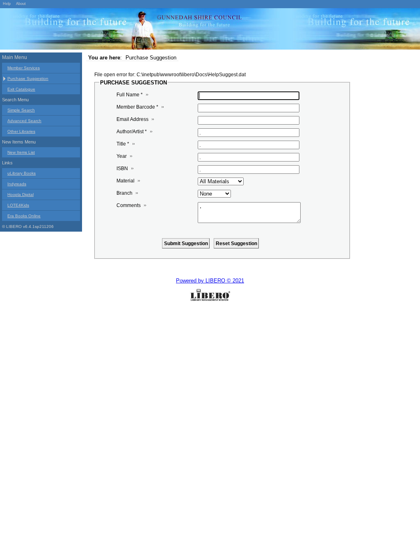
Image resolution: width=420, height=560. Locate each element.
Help (7, 4)
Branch (124, 193)
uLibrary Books (21, 173)
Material (125, 181)
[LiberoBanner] (123, 30)
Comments (128, 205)
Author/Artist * (131, 131)
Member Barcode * (137, 107)
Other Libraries (21, 131)
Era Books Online (24, 216)
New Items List (21, 152)
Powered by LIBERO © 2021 (210, 281)
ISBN (122, 168)
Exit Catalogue (21, 89)
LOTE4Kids (18, 205)
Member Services (23, 68)
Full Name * (129, 95)
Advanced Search (24, 120)
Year (121, 156)
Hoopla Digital (20, 194)
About (21, 4)
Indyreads (16, 184)
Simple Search (21, 110)
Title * (122, 144)
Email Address (132, 119)
